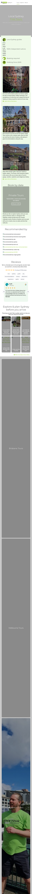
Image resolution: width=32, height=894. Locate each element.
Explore (22, 2)
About (26, 2)
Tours (18, 2)
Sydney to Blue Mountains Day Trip (6, 349)
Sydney (9, 2)
